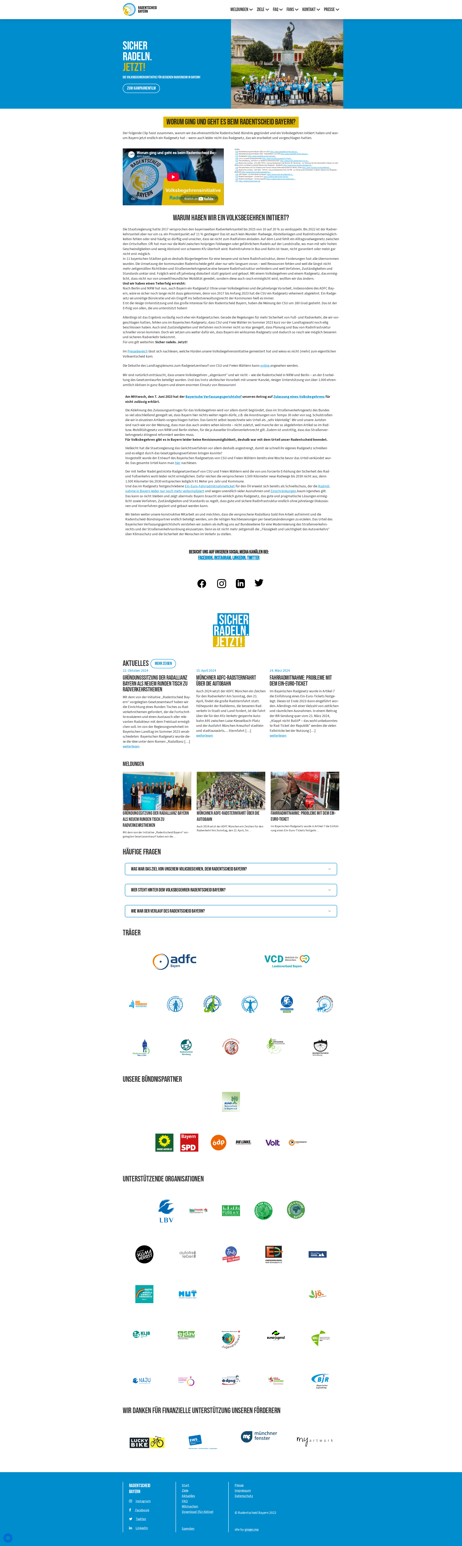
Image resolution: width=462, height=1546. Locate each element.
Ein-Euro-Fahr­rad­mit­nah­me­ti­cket (210, 486)
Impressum (243, 1490)
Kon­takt (308, 9)
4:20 (237, 179)
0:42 (237, 161)
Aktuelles (188, 1496)
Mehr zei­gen (163, 663)
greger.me (252, 1529)
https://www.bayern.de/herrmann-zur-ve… (294, 161)
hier (177, 462)
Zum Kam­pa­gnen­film (141, 88)
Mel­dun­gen (239, 9)
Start (185, 1485)
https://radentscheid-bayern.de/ (249, 181)
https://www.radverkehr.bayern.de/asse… (284, 152)
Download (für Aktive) (197, 1511)
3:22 (237, 170)
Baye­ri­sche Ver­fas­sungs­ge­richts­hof (214, 396)
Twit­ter (253, 558)
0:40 (237, 158)
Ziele (185, 1490)
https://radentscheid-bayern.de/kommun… (281, 179)
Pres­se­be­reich (137, 351)
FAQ (275, 9)
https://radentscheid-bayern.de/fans (276, 177)
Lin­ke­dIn (239, 558)
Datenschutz (244, 1496)
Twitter (141, 1519)
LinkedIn (142, 1528)
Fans (290, 9)
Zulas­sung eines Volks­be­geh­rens (299, 396)
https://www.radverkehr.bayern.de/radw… (262, 156)
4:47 (237, 181)
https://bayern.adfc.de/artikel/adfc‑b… (280, 174)
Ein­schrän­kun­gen (284, 491)
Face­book (205, 558)
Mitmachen (190, 1506)
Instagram (143, 1501)
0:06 (237, 152)
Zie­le (261, 9)
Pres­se (329, 9)
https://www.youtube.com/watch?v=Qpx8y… (277, 158)
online (265, 365)
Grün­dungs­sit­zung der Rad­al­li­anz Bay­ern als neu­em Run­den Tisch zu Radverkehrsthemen (156, 819)
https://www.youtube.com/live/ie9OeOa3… (316, 167)
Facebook (141, 1510)
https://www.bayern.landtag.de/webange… (298, 165)
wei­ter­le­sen (131, 746)
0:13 (237, 154)
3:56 (237, 174)
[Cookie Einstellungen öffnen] (8, 1538)
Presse (239, 1485)
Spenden (188, 1528)
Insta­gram (222, 558)
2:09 (237, 167)
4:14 (237, 177)
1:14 (237, 163)
